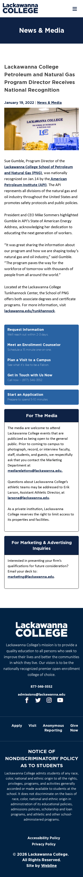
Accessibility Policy (43, 838)
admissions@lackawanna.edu (41, 695)
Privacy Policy (44, 844)
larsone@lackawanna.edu (28, 498)
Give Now (74, 728)
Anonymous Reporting (53, 728)
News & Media (49, 102)
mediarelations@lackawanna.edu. (35, 471)
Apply (16, 725)
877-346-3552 (41, 687)
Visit (32, 725)
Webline (49, 865)
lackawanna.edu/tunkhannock (29, 311)
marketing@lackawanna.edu (31, 577)
